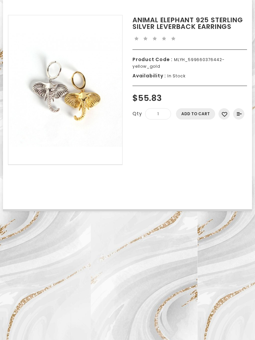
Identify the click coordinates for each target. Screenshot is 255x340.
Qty (137, 113)
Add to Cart (195, 114)
